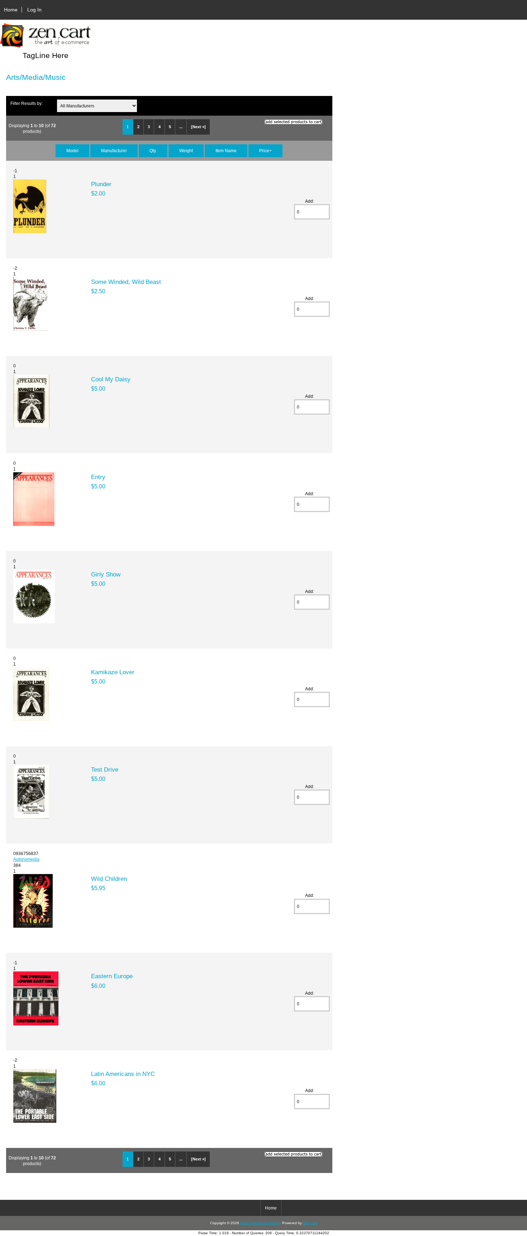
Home (11, 10)
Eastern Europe (112, 976)
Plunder (101, 184)
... (180, 127)
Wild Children (109, 878)
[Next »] (198, 127)
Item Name (226, 150)
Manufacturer (114, 150)
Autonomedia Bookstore (260, 1223)
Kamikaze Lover (112, 672)
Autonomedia (26, 859)
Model (72, 150)
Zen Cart (310, 1223)
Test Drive (104, 769)
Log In (34, 10)
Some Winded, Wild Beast (126, 281)
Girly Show (105, 574)
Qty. (153, 150)
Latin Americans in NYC (123, 1073)
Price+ (265, 150)
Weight (186, 150)
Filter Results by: (26, 103)
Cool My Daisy (110, 379)
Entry (98, 477)
